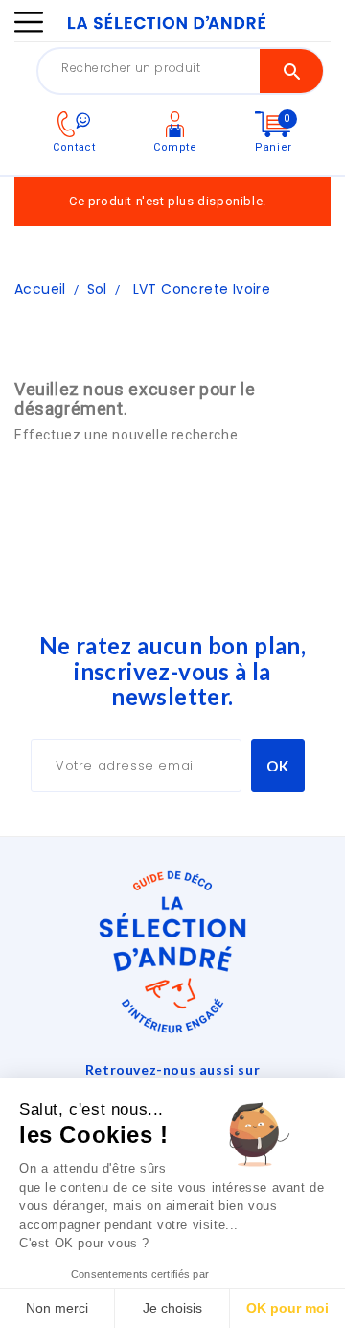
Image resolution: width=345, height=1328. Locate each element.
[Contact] (74, 123)
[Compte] (175, 123)
